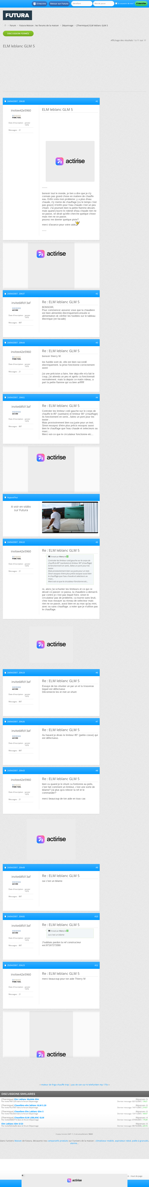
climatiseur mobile (105, 1140)
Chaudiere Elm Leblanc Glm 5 (29, 1111)
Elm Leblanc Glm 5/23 (12, 1123)
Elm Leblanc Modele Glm (26, 1099)
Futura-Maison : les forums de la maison (39, 25)
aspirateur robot (123, 1140)
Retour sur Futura (59, 3)
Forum (13, 25)
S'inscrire (39, 3)
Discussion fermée (18, 33)
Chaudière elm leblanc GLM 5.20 (30, 1105)
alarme (73, 1143)
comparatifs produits (58, 1140)
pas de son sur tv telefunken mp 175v (89, 1084)
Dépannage (67, 25)
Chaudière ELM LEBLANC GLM (29, 1117)
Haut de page (136, 1176)
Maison (18, 1140)
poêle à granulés (140, 1140)
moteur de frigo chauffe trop (55, 1084)
